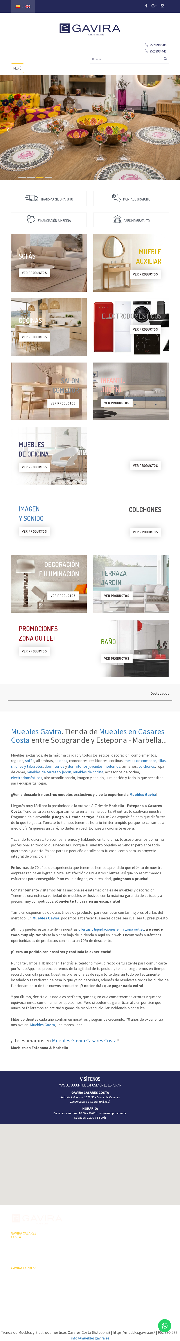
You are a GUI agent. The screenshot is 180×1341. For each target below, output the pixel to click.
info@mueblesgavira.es (90, 1338)
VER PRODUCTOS (34, 273)
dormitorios (54, 766)
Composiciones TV (147, 1221)
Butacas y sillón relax (148, 1252)
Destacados (160, 693)
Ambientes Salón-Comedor (104, 1263)
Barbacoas (100, 1245)
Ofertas (57, 1229)
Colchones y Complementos (145, 1269)
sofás (29, 760)
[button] (90, 1162)
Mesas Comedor (145, 1229)
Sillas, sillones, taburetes (151, 1244)
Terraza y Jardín (103, 1238)
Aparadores (142, 1214)
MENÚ (18, 69)
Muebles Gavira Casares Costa (84, 1040)
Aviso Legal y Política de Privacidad (90, 1303)
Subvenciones (61, 1267)
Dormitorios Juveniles (107, 1273)
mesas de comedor (140, 760)
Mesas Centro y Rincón (149, 1237)
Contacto (58, 1259)
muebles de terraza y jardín (49, 771)
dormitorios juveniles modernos (94, 766)
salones (61, 760)
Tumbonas (100, 1253)
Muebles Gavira (36, 731)
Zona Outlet (60, 1236)
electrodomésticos (26, 777)
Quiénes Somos (62, 1252)
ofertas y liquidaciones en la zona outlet (111, 929)
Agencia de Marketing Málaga (98, 1308)
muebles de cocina (88, 771)
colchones (147, 766)
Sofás (138, 1260)
